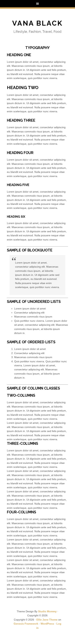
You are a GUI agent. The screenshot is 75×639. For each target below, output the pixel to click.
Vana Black (37, 23)
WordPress (47, 623)
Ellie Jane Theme (47, 619)
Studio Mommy (47, 611)
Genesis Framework (26, 623)
